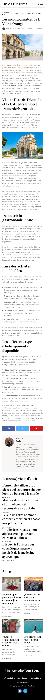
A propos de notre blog (12, 678)
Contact (24, 678)
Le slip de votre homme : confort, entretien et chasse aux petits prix (21, 519)
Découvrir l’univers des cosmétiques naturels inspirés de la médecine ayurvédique (18, 550)
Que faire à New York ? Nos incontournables (32, 597)
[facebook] (20, 691)
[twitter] (25, 691)
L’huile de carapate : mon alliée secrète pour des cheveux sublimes (19, 534)
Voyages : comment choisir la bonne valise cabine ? (10, 641)
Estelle (8, 29)
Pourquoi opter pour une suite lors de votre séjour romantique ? (11, 599)
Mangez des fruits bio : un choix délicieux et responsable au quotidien (20, 504)
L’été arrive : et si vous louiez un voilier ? (32, 639)
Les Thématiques (22, 682)
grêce (4, 68)
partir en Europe (30, 65)
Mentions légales (35, 678)
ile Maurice (19, 68)
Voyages (16, 13)
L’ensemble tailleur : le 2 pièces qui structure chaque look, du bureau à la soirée (21, 490)
